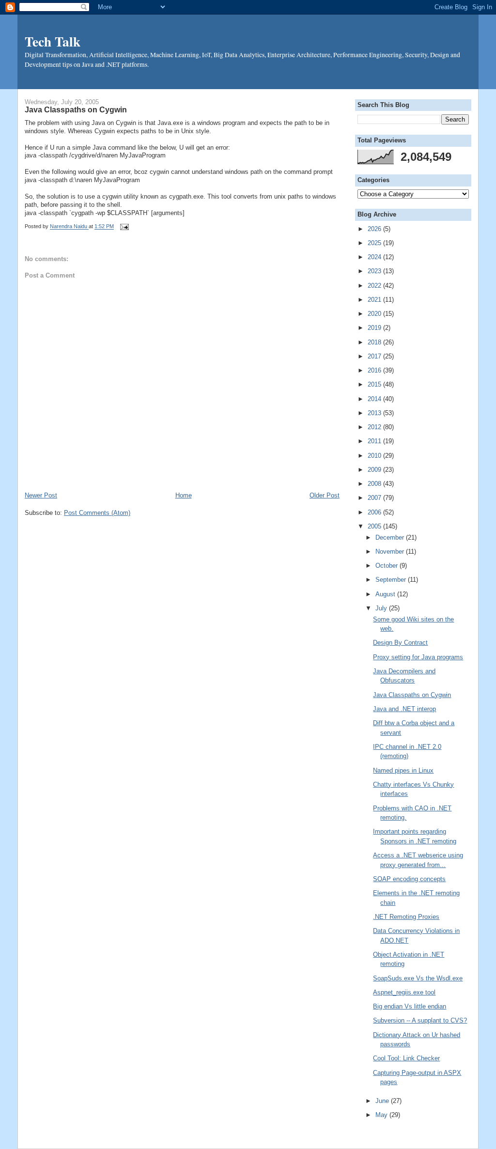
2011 (375, 441)
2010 (375, 455)
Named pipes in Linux (403, 770)
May (382, 1114)
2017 (375, 356)
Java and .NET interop (404, 709)
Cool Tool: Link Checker (406, 1058)
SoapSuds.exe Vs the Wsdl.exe (418, 978)
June (383, 1100)
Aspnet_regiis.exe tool (404, 992)
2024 (375, 257)
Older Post (325, 495)
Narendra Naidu (69, 227)
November (390, 551)
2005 (375, 526)
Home (183, 495)
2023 (375, 271)
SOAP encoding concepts (409, 879)
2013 (375, 413)
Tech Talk (52, 41)
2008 (375, 483)
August (386, 594)
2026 (375, 229)
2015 (375, 384)
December (390, 537)
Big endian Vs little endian (409, 1006)
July (382, 608)
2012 (375, 427)
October (387, 565)
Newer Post (41, 495)
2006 (375, 512)
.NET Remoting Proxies (406, 916)
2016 (375, 370)
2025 (375, 243)
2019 (375, 327)
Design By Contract (400, 642)
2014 (375, 399)
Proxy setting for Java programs (418, 657)
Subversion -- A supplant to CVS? (420, 1020)
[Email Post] (123, 227)
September (391, 579)
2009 (375, 469)
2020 (375, 313)
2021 (375, 299)
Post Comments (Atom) (97, 512)
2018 (375, 342)
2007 (375, 497)
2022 (375, 285)
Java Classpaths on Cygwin (412, 695)
